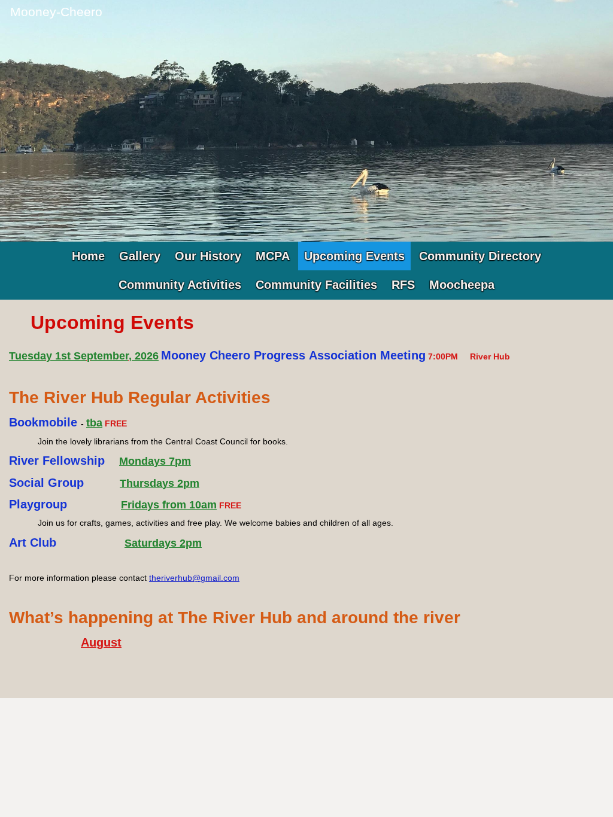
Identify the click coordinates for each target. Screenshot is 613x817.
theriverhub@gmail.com (194, 578)
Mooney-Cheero (56, 12)
